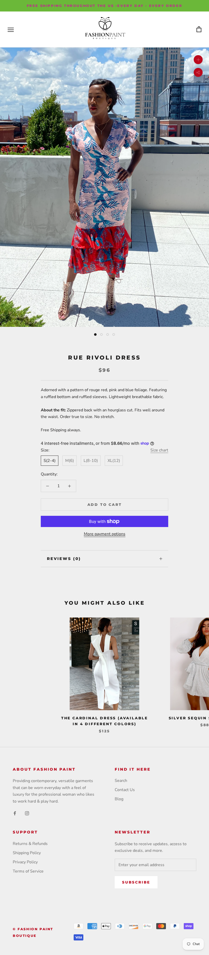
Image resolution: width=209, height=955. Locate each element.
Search (121, 780)
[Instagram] (27, 813)
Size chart (159, 450)
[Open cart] (199, 29)
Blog (119, 799)
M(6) (69, 460)
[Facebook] (15, 813)
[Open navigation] (11, 29)
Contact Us (125, 790)
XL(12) (114, 460)
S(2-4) (50, 460)
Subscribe (136, 882)
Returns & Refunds (30, 843)
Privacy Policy (25, 862)
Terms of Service (28, 871)
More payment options (104, 534)
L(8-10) (91, 460)
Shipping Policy (27, 853)
